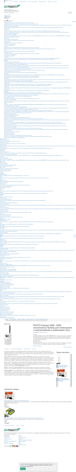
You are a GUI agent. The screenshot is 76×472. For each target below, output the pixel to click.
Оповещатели (7, 64)
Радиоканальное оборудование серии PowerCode (39, 90)
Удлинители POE (41, 31)
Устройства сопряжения (25, 47)
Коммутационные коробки (57, 123)
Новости (22, 425)
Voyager (16, 76)
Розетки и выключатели (63, 129)
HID (34, 108)
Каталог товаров (22, 1)
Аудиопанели (19, 51)
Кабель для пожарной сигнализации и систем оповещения (26, 119)
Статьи (17, 425)
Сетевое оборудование (8, 31)
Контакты (55, 1)
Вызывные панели (7, 51)
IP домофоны (6, 53)
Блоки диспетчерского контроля (33, 48)
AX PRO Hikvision (7, 74)
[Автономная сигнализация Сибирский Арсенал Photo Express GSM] (17, 335)
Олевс (5, 61)
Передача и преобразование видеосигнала (12, 32)
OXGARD (10, 115)
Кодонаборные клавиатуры (47, 108)
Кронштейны (23, 40)
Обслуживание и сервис (9, 425)
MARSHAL (6, 60)
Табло (11, 64)
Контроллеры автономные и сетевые (11, 105)
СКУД (20, 442)
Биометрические (39, 108)
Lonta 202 (25, 79)
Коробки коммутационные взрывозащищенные (42, 123)
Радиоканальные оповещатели (40, 82)
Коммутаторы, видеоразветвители (19, 58)
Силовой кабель (10, 121)
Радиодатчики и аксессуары (24, 84)
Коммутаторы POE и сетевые (32, 31)
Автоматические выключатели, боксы (17, 129)
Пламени (29, 68)
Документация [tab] (27, 348)
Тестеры (5, 46)
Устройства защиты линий (9, 45)
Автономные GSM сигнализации (18, 82)
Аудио (7, 48)
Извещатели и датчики (22, 76)
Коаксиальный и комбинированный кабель (55, 119)
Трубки (5, 50)
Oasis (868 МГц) (20, 87)
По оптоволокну (35, 32)
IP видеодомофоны (22, 53)
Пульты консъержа (30, 59)
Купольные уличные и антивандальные (28, 25)
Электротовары (7, 129)
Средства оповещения (8, 70)
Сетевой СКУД (7, 106)
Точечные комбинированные (47, 67)
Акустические (28, 65)
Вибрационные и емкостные (37, 65)
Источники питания (3, 310)
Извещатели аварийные (12, 66)
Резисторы (39, 129)
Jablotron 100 (13, 87)
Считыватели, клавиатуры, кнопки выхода (12, 108)
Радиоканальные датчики (35, 93)
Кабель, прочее (3, 289)
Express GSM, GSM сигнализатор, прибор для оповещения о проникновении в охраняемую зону (23, 417)
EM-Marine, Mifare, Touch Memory (27, 108)
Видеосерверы (7, 41)
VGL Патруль (18, 106)
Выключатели (11, 71)
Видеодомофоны (7, 47)
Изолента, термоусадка (37, 128)
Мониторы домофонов (15, 47)
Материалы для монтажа (9, 132)
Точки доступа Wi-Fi (14, 39)
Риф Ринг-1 (64, 79)
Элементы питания (27, 135)
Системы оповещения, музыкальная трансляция (22, 70)
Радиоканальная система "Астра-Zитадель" (17, 98)
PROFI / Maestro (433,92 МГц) (29, 87)
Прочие (59, 122)
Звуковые (14, 64)
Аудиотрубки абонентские (55, 58)
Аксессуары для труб (30, 125)
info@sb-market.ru (7, 16)
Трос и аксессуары (25, 128)
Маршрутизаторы (56, 31)
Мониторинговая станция (40, 87)
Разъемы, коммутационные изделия (11, 122)
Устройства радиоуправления (10, 116)
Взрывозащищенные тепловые (27, 67)
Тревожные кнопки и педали (53, 205)
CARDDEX (31, 104)
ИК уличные (23, 65)
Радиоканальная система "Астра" (32, 98)
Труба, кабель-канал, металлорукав (11, 125)
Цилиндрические (14, 27)
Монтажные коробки (30, 40)
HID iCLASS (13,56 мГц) (42, 111)
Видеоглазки (6, 38)
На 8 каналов (21, 22)
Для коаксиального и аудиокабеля (25, 122)
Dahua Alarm (6, 77)
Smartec (17, 115)
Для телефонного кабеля (53, 122)
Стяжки (8, 128)
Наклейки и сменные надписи (10, 44)
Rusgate (13, 115)
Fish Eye (64, 25)
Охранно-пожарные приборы (21, 63)
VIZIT (5, 48)
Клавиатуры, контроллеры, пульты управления (13, 42)
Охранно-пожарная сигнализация (25, 440)
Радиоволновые (58, 65)
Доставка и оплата (42, 1)
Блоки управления (22, 48)
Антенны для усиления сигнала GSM (53, 82)
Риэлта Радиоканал (8, 96)
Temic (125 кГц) (53, 111)
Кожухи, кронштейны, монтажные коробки (12, 40)
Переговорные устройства (9, 55)
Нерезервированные (21, 137)
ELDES (5, 92)
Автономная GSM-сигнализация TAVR (15, 79)
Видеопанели (14, 51)
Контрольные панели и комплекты (17, 74)
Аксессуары (61, 27)
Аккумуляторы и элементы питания (11, 135)
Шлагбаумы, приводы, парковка (10, 104)
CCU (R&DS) (6, 78)
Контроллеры (48, 48)
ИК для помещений (17, 65)
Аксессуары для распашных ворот (60, 104)
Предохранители (44, 129)
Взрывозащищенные (54, 27)
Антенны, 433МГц (61, 230)
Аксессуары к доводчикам (38, 118)
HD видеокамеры (7, 25)
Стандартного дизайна (59, 145)
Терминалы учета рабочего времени (11, 117)
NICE (20, 104)
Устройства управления (45, 85)
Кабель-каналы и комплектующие (41, 125)
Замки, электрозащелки (8, 110)
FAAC (34, 104)
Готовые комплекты (8, 52)
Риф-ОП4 (13, 80)
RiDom (5, 103)
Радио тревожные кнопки (9, 97)
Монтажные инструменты (15, 131)
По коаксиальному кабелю (26, 32)
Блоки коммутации (15, 48)
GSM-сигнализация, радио (5, 219)
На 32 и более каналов (33, 23)
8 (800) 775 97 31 (8, 0)
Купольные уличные (31, 27)
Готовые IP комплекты (14, 53)
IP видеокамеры (7, 27)
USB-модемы (59, 32)
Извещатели (14, 96)
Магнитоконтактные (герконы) (48, 65)
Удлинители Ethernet (49, 31)
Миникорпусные (49, 25)
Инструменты (6, 131)
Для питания (34, 122)
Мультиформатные (23, 112)
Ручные (21, 68)
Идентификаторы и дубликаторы (10, 111)
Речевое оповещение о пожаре (39, 70)
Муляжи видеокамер (55, 160)
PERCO (27, 104)
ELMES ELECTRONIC (8, 93)
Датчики (24, 77)
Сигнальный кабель (11, 119)
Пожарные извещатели (8, 67)
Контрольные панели (10, 76)
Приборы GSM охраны (29, 82)
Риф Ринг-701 (54, 79)
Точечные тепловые (37, 67)
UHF (48, 111)
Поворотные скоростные (57, 25)
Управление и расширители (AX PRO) (44, 74)
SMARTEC (41, 104)
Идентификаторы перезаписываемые (11, 112)
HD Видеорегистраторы (8, 22)
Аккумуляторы (21, 135)
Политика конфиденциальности (10, 441)
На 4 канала (16, 22)
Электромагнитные (26, 110)
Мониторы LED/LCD (12, 34)
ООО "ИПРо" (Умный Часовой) (10, 99)
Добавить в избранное (37, 345)
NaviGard (6, 100)
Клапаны (18, 71)
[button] (74, 236)
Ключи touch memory (60, 111)
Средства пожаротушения (9, 72)
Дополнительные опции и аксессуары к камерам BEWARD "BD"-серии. (53, 35)
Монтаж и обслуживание (32, 1)
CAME (18, 104)
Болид (32, 63)
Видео (10, 48)
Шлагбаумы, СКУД (3, 263)
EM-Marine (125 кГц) (21, 111)
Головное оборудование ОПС (10, 63)
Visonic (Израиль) (7, 90)
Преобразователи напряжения (35, 136)
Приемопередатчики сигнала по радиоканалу (49, 93)
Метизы (31, 128)
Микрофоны (6, 29)
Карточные (27, 117)
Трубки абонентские (38, 59)
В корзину (7, 406)
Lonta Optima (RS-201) (31, 79)
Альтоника (6, 79)
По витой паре (41, 32)
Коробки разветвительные (54, 296)
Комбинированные (24, 64)
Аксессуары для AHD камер (13, 26)
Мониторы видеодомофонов (31, 58)
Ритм (5, 76)
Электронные (45, 110)
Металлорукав (50, 125)
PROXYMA (6, 91)
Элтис (5, 58)
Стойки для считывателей (24, 109)
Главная (6, 319)
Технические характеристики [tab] (16, 348)
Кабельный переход (8, 130)
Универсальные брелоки (48, 104)
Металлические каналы (58, 125)
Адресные (55, 67)
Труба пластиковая (22, 125)
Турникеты (6, 115)
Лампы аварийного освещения (23, 136)
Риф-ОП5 (9, 80)
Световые (18, 64)
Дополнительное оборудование (10, 35)
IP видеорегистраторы (8, 23)
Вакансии (50, 1)
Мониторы (6, 34)
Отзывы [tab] (34, 348)
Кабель (5, 119)
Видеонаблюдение (7, 21)
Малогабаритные (38, 27)
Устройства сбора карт (63, 108)
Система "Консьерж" (47, 79)
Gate (11, 106)
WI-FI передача (7, 39)
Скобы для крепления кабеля (16, 128)
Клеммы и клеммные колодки (31, 129)
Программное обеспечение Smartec (11, 109)
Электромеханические (18, 110)
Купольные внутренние (15, 25)
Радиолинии (11, 102)
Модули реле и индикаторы (38, 100)
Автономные (59, 67)
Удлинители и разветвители (53, 129)
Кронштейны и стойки (33, 109)
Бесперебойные (13, 137)
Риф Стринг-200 (40, 79)
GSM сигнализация (22, 441)
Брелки (30, 96)
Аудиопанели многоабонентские (13, 61)
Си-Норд (29, 63)
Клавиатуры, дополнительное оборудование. (24, 80)
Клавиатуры (6, 102)
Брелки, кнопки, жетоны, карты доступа (15, 100)
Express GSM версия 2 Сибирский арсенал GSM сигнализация (16, 400)
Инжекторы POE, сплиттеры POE (19, 31)
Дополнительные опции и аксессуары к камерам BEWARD (28, 35)
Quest (22, 106)
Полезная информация (8, 443)
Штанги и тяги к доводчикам (27, 118)
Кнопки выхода (56, 108)
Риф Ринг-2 (59, 79)
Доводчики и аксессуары (9, 118)
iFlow (5, 85)
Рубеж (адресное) (37, 63)
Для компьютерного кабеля (42, 122)
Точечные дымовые (17, 67)
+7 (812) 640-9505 (36, 344)
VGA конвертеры (65, 32)
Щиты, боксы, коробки (8, 123)
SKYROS (37, 104)
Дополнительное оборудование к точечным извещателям (60, 208)
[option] (17, 335)
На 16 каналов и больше (29, 22)
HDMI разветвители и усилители (50, 32)
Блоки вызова (9, 58)
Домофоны (2, 173)
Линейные (25, 68)
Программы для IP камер (14, 36)
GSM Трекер (6, 86)
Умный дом (6, 71)
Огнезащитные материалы (9, 134)
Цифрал (5, 59)
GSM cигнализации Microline (13, 84)
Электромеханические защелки (36, 110)
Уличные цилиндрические (41, 25)
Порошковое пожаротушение (31, 72)
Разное (50, 136)
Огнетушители (17, 72)
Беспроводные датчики (24, 85)
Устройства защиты (45, 136)
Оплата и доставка (7, 438)
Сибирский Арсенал (45, 63)
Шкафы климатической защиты (27, 123)
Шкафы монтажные (17, 123)
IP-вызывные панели (30, 53)
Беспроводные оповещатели (34, 85)
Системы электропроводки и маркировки (53, 298)
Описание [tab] (7, 348)
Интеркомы (6, 57)
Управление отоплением (35, 84)
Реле (15, 71)
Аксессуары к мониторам (35, 47)
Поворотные (44, 27)
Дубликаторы (66, 111)
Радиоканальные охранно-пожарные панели (21, 93)
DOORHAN (24, 104)
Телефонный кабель (61, 291)
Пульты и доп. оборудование (22, 96)
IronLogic (14, 106)
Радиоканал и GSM (21, 319)
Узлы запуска (22, 72)
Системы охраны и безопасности (11, 10)
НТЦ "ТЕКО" (6, 98)
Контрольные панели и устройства (14, 92)
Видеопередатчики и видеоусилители (11, 33)
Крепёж (5, 128)
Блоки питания (42, 48)
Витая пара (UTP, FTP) (42, 119)
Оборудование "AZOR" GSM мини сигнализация (56, 241)
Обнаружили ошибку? (67, 347)
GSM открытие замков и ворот (10, 114)
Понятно (23, 468)
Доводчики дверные (18, 118)
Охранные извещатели (8, 65)
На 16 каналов (26, 23)
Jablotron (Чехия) (7, 87)
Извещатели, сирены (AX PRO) (31, 74)
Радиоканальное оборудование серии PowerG (20, 90)
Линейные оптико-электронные (23, 66)
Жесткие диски (7, 28)
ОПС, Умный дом (3, 198)
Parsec (25, 106)
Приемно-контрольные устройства (63, 100)
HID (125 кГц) (35, 111)
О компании (15, 1)
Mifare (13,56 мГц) (28, 111)
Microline (6, 84)
